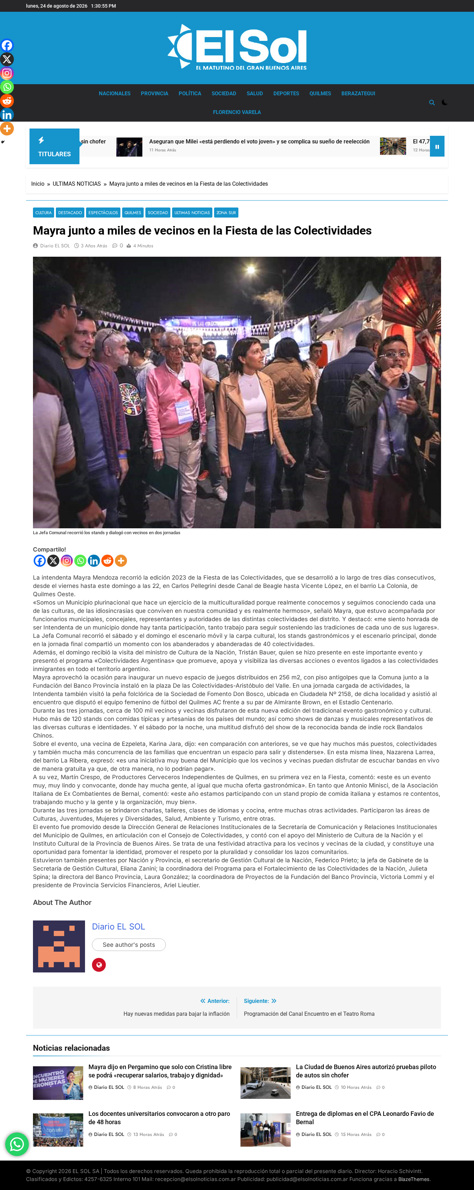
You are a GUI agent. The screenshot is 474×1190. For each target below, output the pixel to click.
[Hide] (3, 142)
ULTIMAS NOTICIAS (192, 212)
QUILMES (320, 93)
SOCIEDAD (224, 93)
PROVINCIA (154, 93)
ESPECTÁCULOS (103, 212)
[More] (121, 561)
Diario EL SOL (55, 245)
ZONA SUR (226, 212)
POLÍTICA (190, 93)
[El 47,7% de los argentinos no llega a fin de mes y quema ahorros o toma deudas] (327, 146)
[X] (53, 561)
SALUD (255, 93)
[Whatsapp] (80, 561)
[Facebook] (40, 561)
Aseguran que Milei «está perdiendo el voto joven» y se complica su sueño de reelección (193, 141)
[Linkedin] (94, 561)
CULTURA (43, 212)
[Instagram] (67, 561)
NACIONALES (114, 93)
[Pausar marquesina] (437, 146)
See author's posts (129, 944)
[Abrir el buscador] (432, 102)
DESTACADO (70, 212)
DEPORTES (286, 93)
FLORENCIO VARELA (237, 112)
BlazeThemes (414, 1179)
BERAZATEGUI (358, 93)
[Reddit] (107, 561)
